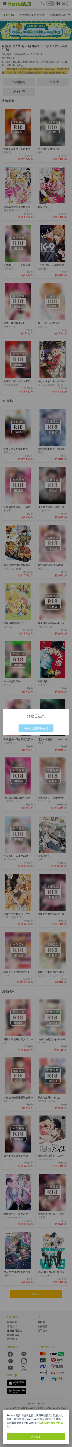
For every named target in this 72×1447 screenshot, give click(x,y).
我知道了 (36, 1436)
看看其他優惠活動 (36, 728)
